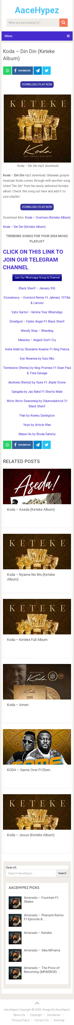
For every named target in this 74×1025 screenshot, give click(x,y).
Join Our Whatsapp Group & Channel (37, 277)
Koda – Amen (18, 705)
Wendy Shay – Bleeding (37, 331)
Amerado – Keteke (38, 933)
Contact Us (41, 1020)
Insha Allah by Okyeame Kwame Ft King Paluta (37, 349)
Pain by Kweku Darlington (37, 415)
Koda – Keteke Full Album (27, 640)
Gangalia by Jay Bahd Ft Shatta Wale (37, 392)
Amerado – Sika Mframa (42, 950)
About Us (19, 1015)
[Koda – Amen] (37, 682)
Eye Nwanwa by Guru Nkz (37, 358)
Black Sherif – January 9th (37, 288)
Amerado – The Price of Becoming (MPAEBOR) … (42, 970)
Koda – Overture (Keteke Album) (47, 217)
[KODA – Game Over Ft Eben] (37, 747)
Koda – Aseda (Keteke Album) (31, 509)
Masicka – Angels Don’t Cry (37, 340)
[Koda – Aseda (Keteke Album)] (37, 486)
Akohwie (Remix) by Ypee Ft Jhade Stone (37, 382)
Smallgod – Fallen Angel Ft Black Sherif (37, 321)
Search (11, 867)
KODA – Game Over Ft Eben (28, 770)
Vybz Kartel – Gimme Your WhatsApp (37, 312)
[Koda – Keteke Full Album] (37, 616)
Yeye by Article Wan (37, 425)
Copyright (36, 1015)
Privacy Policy (20, 1020)
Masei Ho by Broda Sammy (37, 434)
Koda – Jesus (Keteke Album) (30, 835)
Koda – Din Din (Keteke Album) (24, 227)
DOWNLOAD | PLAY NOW (37, 84)
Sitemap (59, 1020)
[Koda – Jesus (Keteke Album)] (37, 812)
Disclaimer (54, 1015)
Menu (8, 36)
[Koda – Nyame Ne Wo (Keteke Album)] (37, 551)
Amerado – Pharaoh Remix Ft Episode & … (44, 917)
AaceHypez (37, 10)
